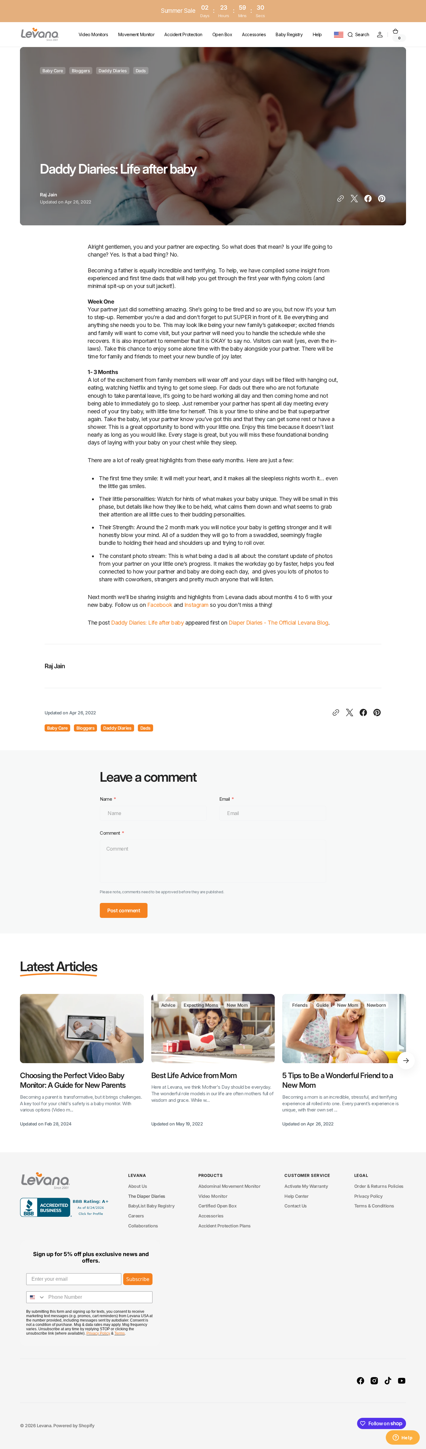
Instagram (196, 605)
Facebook (159, 605)
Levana (44, 1425)
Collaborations (143, 1225)
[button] (358, 34)
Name (106, 799)
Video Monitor (212, 1196)
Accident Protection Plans (224, 1225)
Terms (119, 1333)
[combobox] (36, 1297)
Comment (110, 833)
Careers (136, 1215)
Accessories (210, 1215)
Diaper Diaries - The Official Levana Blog (278, 622)
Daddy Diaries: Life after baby (147, 622)
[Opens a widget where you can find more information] (402, 1438)
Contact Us (295, 1205)
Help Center (296, 1196)
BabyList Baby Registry (151, 1205)
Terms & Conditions (374, 1205)
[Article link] (82, 1060)
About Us (137, 1186)
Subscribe (137, 1279)
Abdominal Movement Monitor (229, 1186)
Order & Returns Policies (379, 1186)
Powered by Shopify (73, 1425)
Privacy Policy (368, 1196)
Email (224, 799)
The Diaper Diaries (146, 1196)
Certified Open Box (217, 1205)
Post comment (123, 910)
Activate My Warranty (306, 1186)
